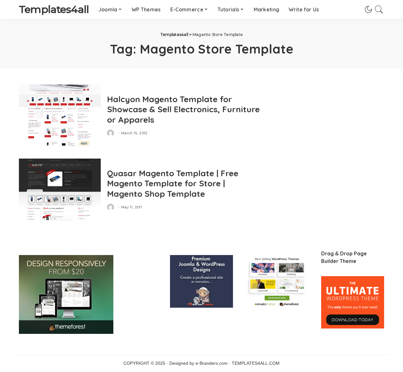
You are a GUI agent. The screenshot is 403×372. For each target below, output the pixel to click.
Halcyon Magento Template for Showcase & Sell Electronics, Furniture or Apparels (183, 109)
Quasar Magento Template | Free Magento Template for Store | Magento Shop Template (172, 183)
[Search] (379, 9)
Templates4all (54, 9)
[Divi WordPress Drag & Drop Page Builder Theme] (352, 302)
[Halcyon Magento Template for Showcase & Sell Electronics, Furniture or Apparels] (60, 115)
